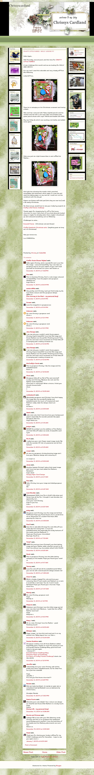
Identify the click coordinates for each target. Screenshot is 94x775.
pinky (28, 510)
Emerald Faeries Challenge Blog (37, 652)
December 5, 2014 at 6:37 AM (37, 489)
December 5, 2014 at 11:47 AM (37, 589)
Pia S (28, 438)
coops (28, 451)
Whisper (29, 631)
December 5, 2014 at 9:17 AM (37, 562)
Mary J (28, 620)
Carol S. (29, 577)
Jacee (28, 465)
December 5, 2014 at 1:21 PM (37, 601)
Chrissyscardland (19, 5)
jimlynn (28, 426)
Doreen (28, 302)
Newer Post (28, 752)
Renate (28, 683)
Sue (27, 274)
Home (44, 752)
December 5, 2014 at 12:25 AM (37, 391)
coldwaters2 (30, 395)
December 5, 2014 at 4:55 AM (37, 435)
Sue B (28, 524)
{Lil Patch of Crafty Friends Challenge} (40, 656)
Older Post (60, 752)
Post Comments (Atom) (49, 756)
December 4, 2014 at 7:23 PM (37, 271)
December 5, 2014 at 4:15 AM (37, 423)
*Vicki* (28, 542)
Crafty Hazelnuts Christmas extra (35, 227)
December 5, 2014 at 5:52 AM (37, 461)
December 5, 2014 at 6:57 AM (37, 506)
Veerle (28, 412)
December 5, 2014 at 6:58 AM (37, 520)
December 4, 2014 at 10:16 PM (37, 344)
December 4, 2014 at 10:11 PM (37, 318)
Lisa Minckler (31, 493)
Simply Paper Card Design (35, 474)
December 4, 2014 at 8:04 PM (37, 285)
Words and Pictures (33, 715)
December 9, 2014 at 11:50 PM (37, 695)
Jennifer (29, 664)
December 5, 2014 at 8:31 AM (37, 550)
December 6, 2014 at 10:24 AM (38, 637)
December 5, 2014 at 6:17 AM (37, 477)
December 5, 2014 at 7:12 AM (37, 538)
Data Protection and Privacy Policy (76, 178)
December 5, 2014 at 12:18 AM (37, 372)
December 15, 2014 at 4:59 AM (37, 729)
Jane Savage (30, 332)
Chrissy (77, 50)
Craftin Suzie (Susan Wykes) (36, 260)
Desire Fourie (31, 699)
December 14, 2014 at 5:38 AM (37, 711)
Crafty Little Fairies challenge (33, 207)
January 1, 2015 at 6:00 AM (36, 741)
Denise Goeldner (32, 641)
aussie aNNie (30, 288)
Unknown (29, 311)
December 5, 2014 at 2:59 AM (37, 409)
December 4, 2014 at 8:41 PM (37, 299)
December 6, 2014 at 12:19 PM (37, 660)
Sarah (28, 554)
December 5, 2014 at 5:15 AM (37, 447)
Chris (28, 375)
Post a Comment (31, 745)
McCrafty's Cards (32, 363)
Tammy (28, 566)
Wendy (28, 592)
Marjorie (29, 605)
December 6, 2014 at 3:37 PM (37, 680)
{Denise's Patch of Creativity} (36, 654)
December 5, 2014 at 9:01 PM (37, 617)
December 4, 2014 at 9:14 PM (37, 307)
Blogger (58, 765)
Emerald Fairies (28, 224)
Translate (79, 116)
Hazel (28, 733)
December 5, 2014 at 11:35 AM (37, 573)
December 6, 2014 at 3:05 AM (37, 627)
